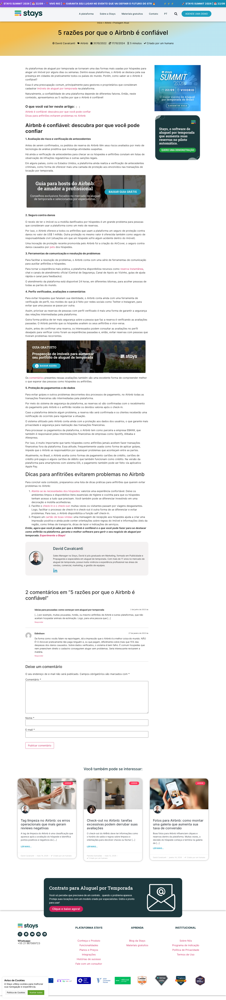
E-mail (30, 729)
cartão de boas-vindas (59, 516)
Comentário (33, 679)
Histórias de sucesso (89, 959)
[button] (175, 13)
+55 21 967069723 (29, 942)
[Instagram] (20, 934)
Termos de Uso (185, 954)
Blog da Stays (137, 940)
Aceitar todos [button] (36, 992)
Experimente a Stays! (52, 535)
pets (52, 247)
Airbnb (108, 23)
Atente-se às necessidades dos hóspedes (56, 491)
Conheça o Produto (88, 940)
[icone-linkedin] (55, 571)
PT (165, 13)
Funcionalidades (88, 945)
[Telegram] (26, 934)
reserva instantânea (131, 268)
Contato (153, 13)
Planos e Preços (88, 949)
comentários (36, 377)
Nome (29, 718)
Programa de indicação (185, 945)
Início (99, 23)
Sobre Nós (186, 940)
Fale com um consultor (88, 963)
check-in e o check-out (56, 505)
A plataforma (86, 13)
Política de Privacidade (185, 949)
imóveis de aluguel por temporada (57, 88)
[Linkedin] (44, 934)
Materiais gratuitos (132, 13)
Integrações (89, 954)
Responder (39, 622)
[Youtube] (32, 934)
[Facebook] (38, 934)
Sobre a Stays (107, 13)
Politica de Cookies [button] (16, 992)
